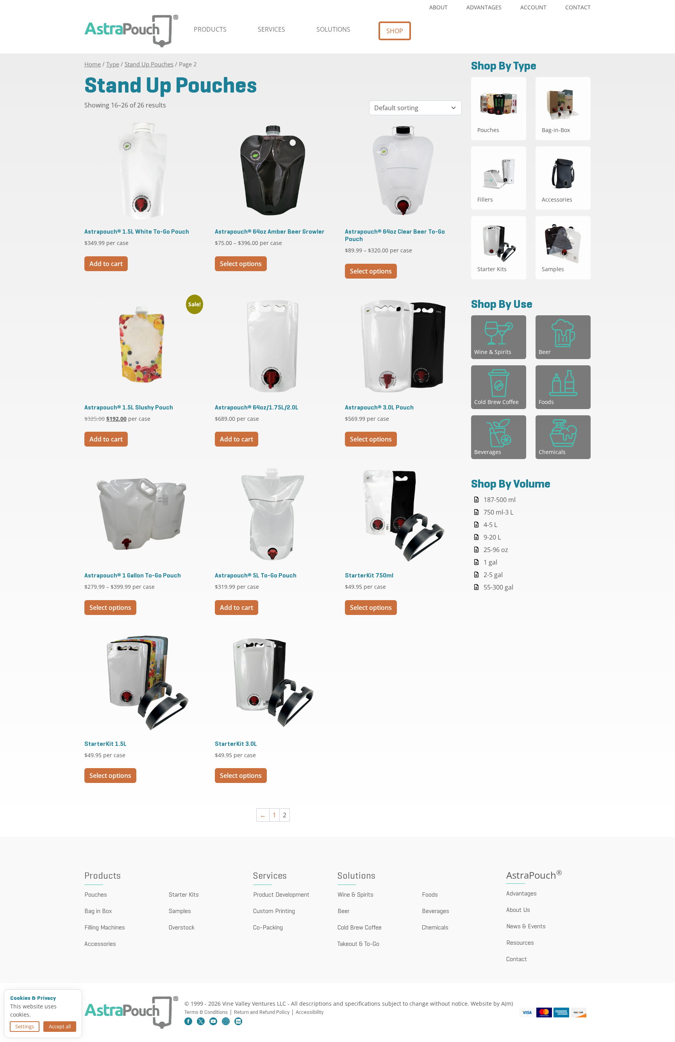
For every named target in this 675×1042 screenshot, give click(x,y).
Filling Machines (104, 928)
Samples (180, 911)
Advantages (484, 7)
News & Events (526, 926)
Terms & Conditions (206, 1012)
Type (112, 64)
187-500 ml (500, 499)
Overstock (182, 928)
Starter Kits (184, 895)
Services (271, 29)
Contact (578, 7)
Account (533, 7)
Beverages (435, 911)
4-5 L (490, 524)
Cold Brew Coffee (360, 928)
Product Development (281, 895)
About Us (518, 910)
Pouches (95, 895)
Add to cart (106, 263)
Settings (24, 1026)
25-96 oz (496, 549)
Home (92, 64)
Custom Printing (274, 911)
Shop (394, 31)
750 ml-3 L (498, 512)
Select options (241, 263)
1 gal (490, 562)
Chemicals (435, 928)
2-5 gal (493, 574)
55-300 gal (498, 587)
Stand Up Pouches (149, 64)
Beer (344, 911)
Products (210, 29)
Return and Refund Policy (261, 1012)
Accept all (60, 1026)
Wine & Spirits (355, 895)
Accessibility (309, 1012)
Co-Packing (268, 928)
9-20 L (492, 537)
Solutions (333, 29)
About (438, 7)
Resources (520, 943)
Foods (430, 895)
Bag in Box (98, 911)
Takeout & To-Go (358, 944)
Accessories (100, 944)
